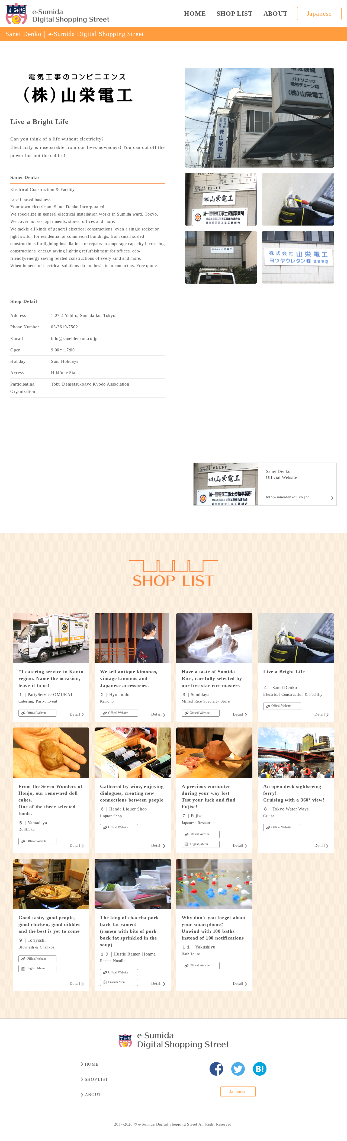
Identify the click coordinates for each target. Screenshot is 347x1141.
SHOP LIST (234, 13)
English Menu (199, 844)
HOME (195, 13)
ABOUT (276, 13)
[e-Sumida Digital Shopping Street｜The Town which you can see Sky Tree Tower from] (57, 13)
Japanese (319, 13)
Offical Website (36, 713)
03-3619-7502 (64, 327)
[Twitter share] (238, 1069)
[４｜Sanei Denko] (216, 1069)
